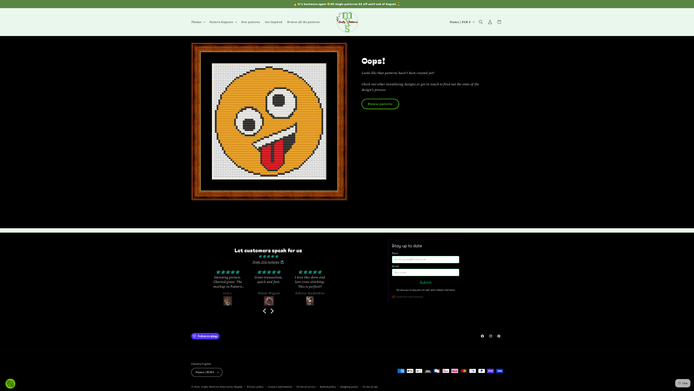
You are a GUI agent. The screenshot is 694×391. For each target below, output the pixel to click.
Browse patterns (380, 104)
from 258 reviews (266, 262)
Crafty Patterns (210, 386)
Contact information (280, 386)
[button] (198, 22)
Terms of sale (370, 386)
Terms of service (306, 386)
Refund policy (328, 386)
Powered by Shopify (231, 386)
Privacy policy (255, 386)
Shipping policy (349, 386)
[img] (268, 256)
